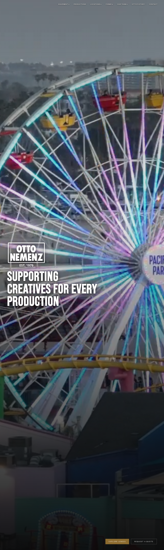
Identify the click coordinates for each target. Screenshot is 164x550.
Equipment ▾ (64, 4)
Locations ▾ (96, 4)
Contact (153, 4)
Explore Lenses (117, 541)
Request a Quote (143, 541)
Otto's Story (138, 4)
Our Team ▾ (122, 4)
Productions (80, 4)
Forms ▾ (109, 4)
